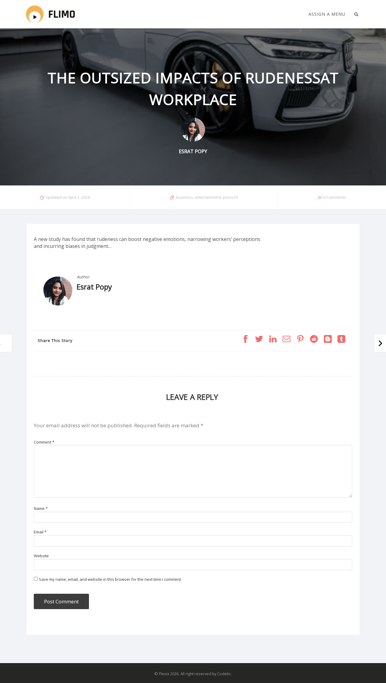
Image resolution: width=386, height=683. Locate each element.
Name (41, 508)
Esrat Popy (94, 287)
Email (40, 532)
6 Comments (334, 197)
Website (41, 555)
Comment (44, 442)
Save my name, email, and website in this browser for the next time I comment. (110, 579)
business (184, 197)
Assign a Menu (326, 14)
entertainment (208, 197)
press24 (230, 197)
